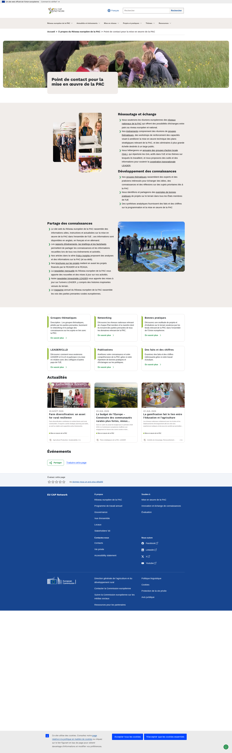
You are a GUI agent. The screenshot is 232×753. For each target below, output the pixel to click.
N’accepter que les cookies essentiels (165, 736)
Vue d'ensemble (102, 518)
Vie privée (99, 549)
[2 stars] (51, 481)
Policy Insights (83, 255)
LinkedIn (151, 550)
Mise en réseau (110, 23)
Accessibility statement (105, 555)
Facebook (152, 543)
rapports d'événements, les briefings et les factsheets (80, 244)
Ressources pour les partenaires (110, 605)
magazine (59, 290)
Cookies (145, 585)
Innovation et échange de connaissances (161, 506)
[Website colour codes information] (226, 747)
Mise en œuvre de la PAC (153, 500)
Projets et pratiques (131, 23)
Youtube (151, 563)
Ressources (164, 23)
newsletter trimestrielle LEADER (72, 278)
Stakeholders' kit (102, 531)
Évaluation (146, 512)
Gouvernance (100, 512)
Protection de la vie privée (154, 591)
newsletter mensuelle (64, 271)
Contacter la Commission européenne (112, 588)
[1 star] (49, 481)
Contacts (98, 543)
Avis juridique (147, 597)
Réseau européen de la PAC (58, 23)
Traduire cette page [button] (76, 462)
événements (132, 131)
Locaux (97, 524)
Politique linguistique (151, 578)
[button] (59, 338)
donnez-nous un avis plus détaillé (87, 482)
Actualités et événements (87, 23)
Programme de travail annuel (108, 506)
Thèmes (149, 23)
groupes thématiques (136, 177)
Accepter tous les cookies (127, 736)
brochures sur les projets (67, 263)
